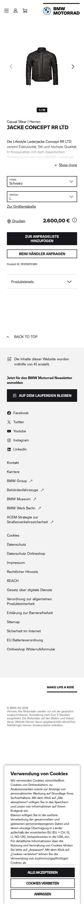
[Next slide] (72, 66)
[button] (6, 11)
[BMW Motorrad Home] (61, 11)
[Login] (15, 9)
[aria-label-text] (74, 220)
